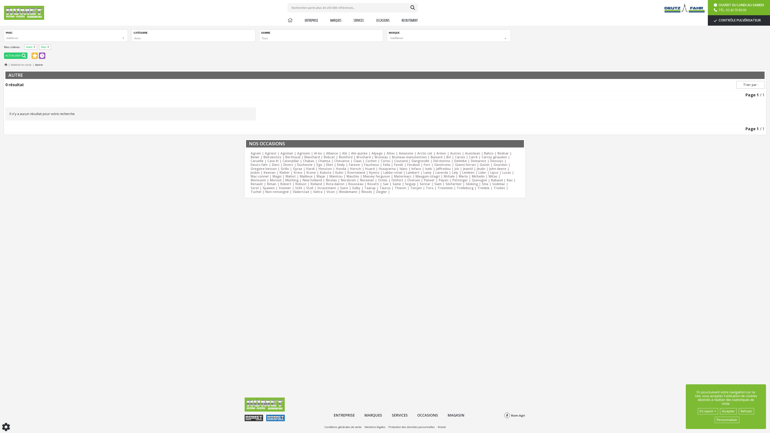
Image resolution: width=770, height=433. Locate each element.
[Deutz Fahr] (685, 8)
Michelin (478, 176)
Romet (442, 427)
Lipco (494, 173)
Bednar (503, 153)
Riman (271, 184)
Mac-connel (259, 176)
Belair (255, 157)
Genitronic (442, 165)
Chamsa (324, 161)
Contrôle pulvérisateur (739, 20)
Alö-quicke (359, 153)
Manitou (335, 176)
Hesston (325, 169)
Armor (441, 153)
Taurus (385, 188)
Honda (341, 169)
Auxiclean (472, 153)
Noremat (367, 180)
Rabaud (497, 180)
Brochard (364, 157)
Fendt (398, 165)
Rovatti (373, 184)
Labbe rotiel (392, 173)
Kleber (285, 173)
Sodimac (498, 184)
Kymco (374, 173)
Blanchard (312, 157)
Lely (455, 173)
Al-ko (318, 153)
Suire (344, 188)
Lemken (468, 173)
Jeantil (468, 169)
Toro (430, 188)
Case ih (273, 161)
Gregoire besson (264, 169)
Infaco (416, 169)
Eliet (329, 165)
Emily (341, 165)
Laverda (442, 173)
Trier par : (750, 85)
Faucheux (371, 165)
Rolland (316, 184)
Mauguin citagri (427, 176)
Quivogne (479, 180)
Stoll (309, 188)
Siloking (472, 184)
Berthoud (292, 157)
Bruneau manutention (409, 157)
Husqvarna (387, 169)
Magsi (277, 176)
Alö (344, 153)
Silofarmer (454, 184)
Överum (413, 180)
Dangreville (420, 161)
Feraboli (413, 165)
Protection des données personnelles (412, 427)
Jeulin (481, 169)
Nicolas (331, 180)
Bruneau (381, 157)
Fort (427, 165)
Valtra (317, 192)
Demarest (478, 161)
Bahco (488, 153)
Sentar (425, 184)
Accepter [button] (728, 411)
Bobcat (329, 157)
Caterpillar (291, 161)
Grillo (285, 169)
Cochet (371, 161)
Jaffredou (443, 169)
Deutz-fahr (259, 165)
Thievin (400, 188)
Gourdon (500, 165)
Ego (319, 165)
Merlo (463, 176)
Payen (443, 180)
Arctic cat (424, 153)
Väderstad (301, 192)
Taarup (370, 188)
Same (397, 184)
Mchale (449, 176)
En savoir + (708, 411)
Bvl (448, 157)
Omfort (397, 180)
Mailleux (306, 176)
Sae (386, 184)
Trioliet (499, 188)
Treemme (445, 188)
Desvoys (496, 161)
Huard (370, 169)
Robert (285, 184)
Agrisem (303, 153)
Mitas (493, 176)
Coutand (401, 161)
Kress (298, 173)
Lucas (506, 173)
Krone (311, 173)
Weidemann (348, 192)
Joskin (255, 173)
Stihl (298, 188)
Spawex (269, 188)
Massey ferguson (376, 176)
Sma (485, 184)
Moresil (275, 180)
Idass (403, 169)
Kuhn (339, 173)
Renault (257, 184)
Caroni (460, 157)
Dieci (275, 165)
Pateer (429, 180)
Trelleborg (465, 188)
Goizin (484, 165)
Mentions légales (375, 427)
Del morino (441, 161)
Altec (391, 153)
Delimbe (460, 161)
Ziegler (381, 192)
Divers (288, 165)
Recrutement (410, 20)
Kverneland (356, 173)
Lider (482, 173)
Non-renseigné (277, 192)
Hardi (310, 169)
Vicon (330, 192)
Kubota (325, 173)
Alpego (377, 153)
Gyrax (297, 169)
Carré (473, 157)
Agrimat (287, 153)
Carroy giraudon (494, 157)
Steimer (285, 188)
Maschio (352, 176)
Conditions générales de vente (343, 427)
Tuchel (256, 192)
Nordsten (348, 180)
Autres (455, 153)
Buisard (436, 157)
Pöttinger (460, 180)
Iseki (428, 169)
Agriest (271, 153)
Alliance (332, 153)
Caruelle (257, 161)
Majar (321, 176)
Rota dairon (335, 184)
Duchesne (305, 165)
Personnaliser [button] (727, 420)
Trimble (483, 188)
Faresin (354, 165)
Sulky (356, 188)
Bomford (346, 157)
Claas (358, 161)
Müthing (292, 180)
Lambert (412, 173)
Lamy (428, 173)
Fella (386, 165)
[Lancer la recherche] (412, 7)
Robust (301, 184)
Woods (366, 192)
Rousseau (355, 184)
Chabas (308, 161)
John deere (497, 169)
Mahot (291, 176)
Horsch (355, 169)
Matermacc (402, 176)
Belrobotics (272, 157)
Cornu (385, 161)
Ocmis (382, 180)
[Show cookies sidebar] (6, 427)
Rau (510, 180)
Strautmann (326, 188)
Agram (256, 153)
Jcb (457, 169)
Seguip (410, 184)
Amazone (406, 153)
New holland (312, 180)
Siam (438, 184)
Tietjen (416, 188)
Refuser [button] (746, 411)
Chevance (342, 161)
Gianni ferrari (465, 165)
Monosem (258, 180)
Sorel (255, 188)
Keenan (270, 173)
